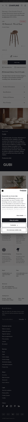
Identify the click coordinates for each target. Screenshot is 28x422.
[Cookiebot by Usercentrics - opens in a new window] (20, 191)
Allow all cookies (14, 220)
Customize (13, 225)
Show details (20, 215)
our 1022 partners (11, 198)
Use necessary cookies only (14, 230)
